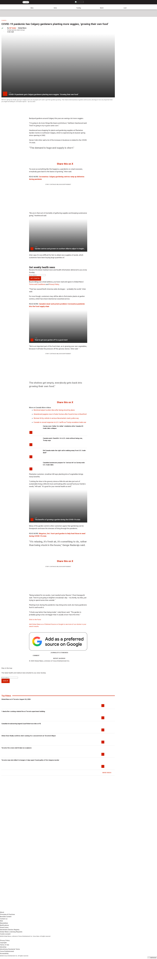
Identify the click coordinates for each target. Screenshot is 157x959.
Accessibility (4, 953)
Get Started (35, 278)
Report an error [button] (59, 658)
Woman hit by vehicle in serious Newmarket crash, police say (56, 418)
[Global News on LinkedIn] (14, 910)
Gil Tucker (12, 28)
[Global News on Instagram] (96, 896)
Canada (3, 20)
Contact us (3, 919)
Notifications (4, 925)
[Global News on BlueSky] (96, 910)
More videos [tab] (46, 407)
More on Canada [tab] (35, 407)
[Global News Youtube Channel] (69, 896)
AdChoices (153, 957)
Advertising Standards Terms (10, 949)
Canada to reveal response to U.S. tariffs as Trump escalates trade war (60, 422)
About (2, 912)
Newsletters (4, 923)
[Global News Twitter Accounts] (41, 896)
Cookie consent (5, 934)
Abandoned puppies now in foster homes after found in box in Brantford (60, 414)
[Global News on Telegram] (69, 910)
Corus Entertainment (7, 951)
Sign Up (5, 681)
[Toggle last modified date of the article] (26, 30)
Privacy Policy (54, 284)
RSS (1, 921)
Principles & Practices (7, 914)
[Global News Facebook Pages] (14, 896)
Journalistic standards (59, 652)
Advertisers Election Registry (9, 929)
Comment (36, 655)
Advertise (3, 947)
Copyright (3, 943)
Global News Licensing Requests (11, 932)
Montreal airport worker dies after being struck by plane (54, 410)
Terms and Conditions (37, 284)
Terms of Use (4, 945)
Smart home (4, 927)
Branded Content (5, 916)
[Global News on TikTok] (41, 910)
